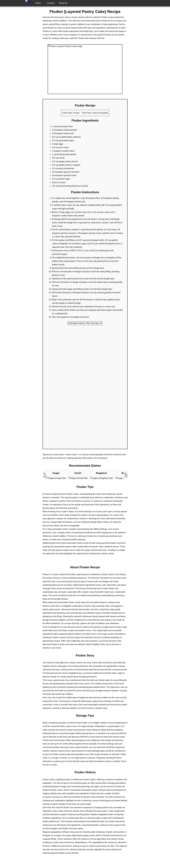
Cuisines (51, 3)
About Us (63, 3)
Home (38, 3)
